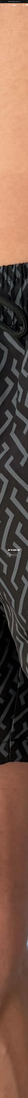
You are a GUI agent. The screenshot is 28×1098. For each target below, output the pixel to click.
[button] (14, 555)
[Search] (23, 5)
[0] (26, 5)
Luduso (14, 5)
